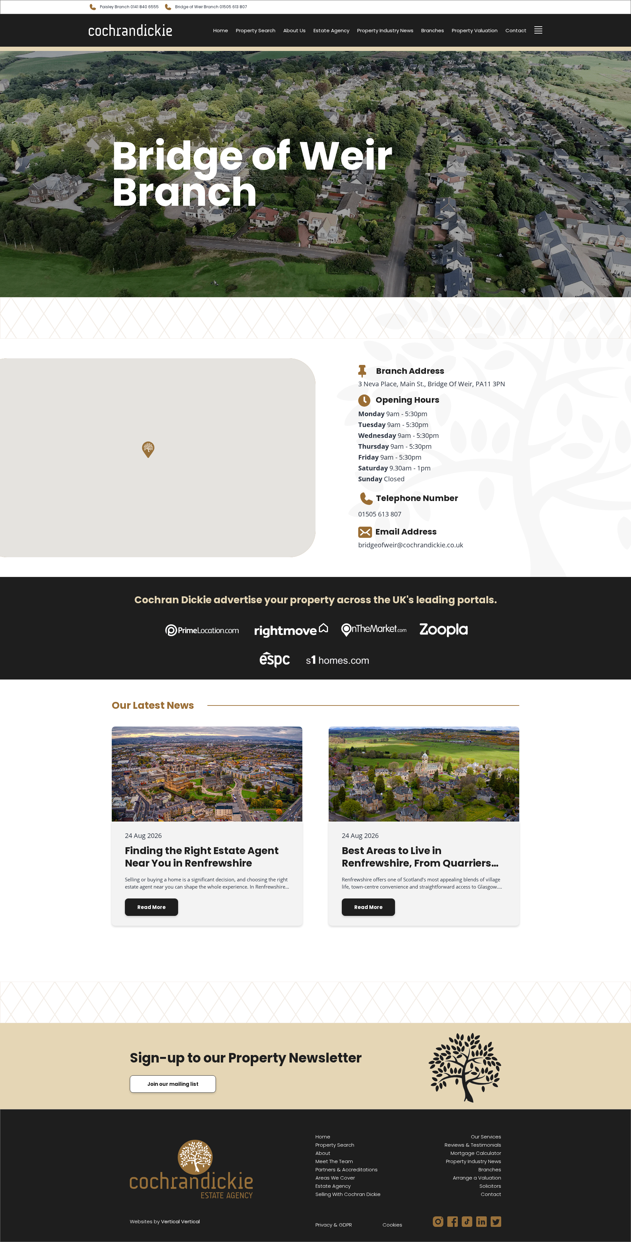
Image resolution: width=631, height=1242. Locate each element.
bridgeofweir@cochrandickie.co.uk (410, 544)
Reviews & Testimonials (473, 1144)
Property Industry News (385, 30)
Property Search (255, 30)
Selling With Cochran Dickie (348, 1194)
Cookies (392, 1224)
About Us (294, 30)
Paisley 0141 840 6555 (129, 7)
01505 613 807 (379, 514)
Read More (151, 907)
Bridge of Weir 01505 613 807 (211, 7)
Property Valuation (475, 30)
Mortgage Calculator (476, 1153)
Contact (515, 30)
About (323, 1153)
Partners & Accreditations (347, 1169)
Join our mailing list (173, 1084)
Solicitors (490, 1185)
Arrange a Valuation (477, 1177)
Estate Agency (331, 30)
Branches (432, 30)
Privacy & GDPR (334, 1224)
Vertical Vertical (180, 1221)
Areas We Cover (335, 1177)
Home (220, 30)
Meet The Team (334, 1161)
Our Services (486, 1136)
